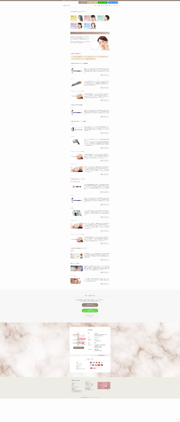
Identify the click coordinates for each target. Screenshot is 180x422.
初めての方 (73, 388)
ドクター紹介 (88, 387)
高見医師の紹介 (88, 388)
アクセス (73, 385)
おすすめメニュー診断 (89, 384)
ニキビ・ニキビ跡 (77, 56)
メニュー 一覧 (88, 381)
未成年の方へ (74, 389)
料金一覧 (87, 382)
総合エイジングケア (89, 58)
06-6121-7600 (96, 337)
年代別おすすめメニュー (90, 383)
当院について (74, 383)
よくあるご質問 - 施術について (77, 391)
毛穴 (90, 56)
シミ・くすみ (102, 56)
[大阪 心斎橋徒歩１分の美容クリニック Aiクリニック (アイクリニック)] (66, 5)
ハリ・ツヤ (77, 58)
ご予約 (73, 384)
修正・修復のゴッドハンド (90, 389)
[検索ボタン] (117, 5)
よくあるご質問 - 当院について (77, 390)
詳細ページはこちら (104, 75)
